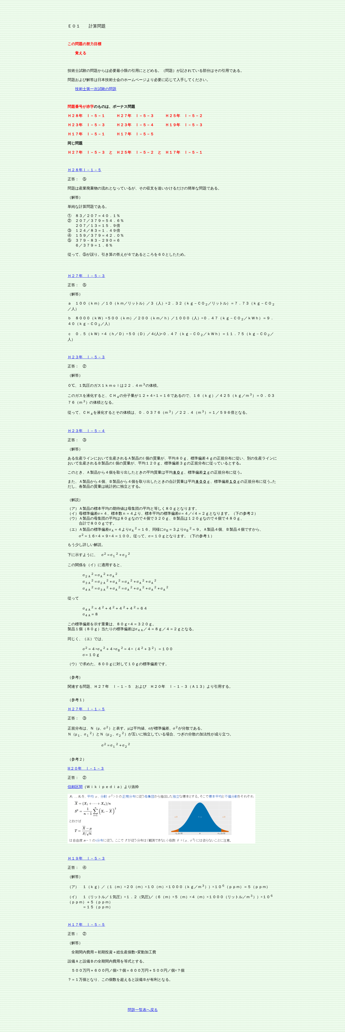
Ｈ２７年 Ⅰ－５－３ (86, 276)
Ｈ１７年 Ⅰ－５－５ (86, 925)
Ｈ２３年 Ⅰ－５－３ (86, 357)
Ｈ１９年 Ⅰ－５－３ (86, 858)
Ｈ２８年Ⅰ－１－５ (84, 170)
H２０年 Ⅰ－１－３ (86, 768)
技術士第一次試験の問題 (95, 89)
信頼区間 (75, 787)
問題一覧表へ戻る (143, 1010)
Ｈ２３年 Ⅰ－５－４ (86, 431)
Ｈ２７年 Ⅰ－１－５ (86, 709)
